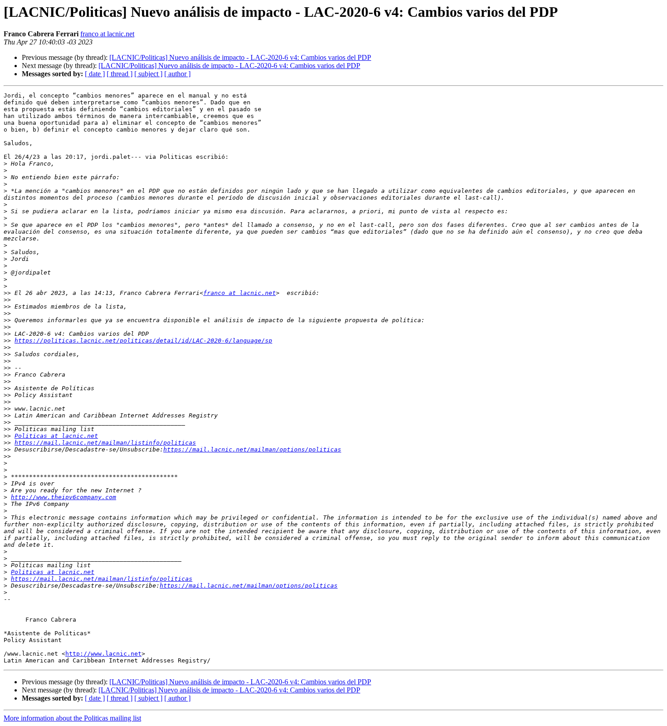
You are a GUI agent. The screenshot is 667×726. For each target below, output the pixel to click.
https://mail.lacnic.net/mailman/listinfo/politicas (105, 442)
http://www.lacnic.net (103, 653)
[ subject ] (148, 74)
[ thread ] (119, 74)
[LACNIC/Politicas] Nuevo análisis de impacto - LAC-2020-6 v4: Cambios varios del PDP (240, 57)
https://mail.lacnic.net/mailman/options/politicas (252, 449)
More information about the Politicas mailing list (72, 718)
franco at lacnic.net (107, 34)
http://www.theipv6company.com (63, 497)
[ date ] (95, 74)
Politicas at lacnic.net (56, 435)
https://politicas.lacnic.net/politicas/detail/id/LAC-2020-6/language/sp (143, 340)
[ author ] (177, 74)
